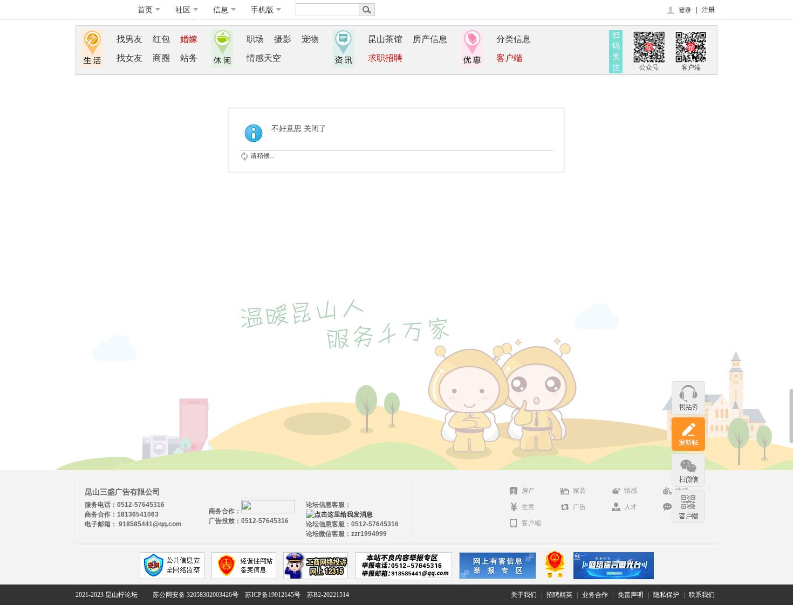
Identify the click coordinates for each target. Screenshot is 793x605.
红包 (161, 39)
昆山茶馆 (385, 39)
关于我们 (524, 595)
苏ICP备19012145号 (272, 595)
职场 (255, 39)
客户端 (509, 58)
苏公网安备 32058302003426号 (195, 595)
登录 (685, 10)
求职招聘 (385, 58)
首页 (145, 9)
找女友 (129, 58)
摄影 (282, 39)
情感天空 (264, 58)
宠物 (310, 39)
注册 (708, 9)
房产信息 (430, 39)
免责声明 (631, 595)
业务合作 (595, 595)
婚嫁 (188, 39)
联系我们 (702, 595)
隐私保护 (666, 595)
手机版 (262, 9)
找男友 (129, 39)
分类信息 (513, 39)
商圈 (161, 58)
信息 (220, 9)
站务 (188, 58)
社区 (182, 9)
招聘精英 (559, 595)
